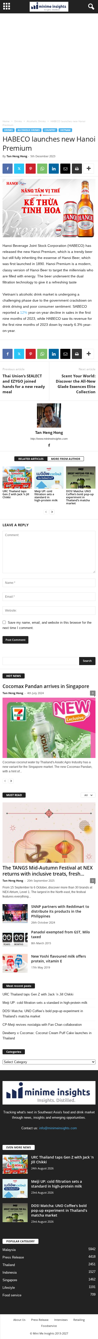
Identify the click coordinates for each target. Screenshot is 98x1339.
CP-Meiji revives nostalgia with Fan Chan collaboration (42, 1025)
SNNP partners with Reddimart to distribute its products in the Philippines (60, 911)
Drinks (18, 121)
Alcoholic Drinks (36, 121)
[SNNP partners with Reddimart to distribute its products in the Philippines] (15, 913)
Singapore (10, 1280)
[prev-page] (45, 511)
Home (6, 121)
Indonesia (10, 1272)
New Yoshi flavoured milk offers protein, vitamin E (58, 958)
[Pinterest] (31, 169)
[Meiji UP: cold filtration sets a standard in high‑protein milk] (49, 477)
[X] (19, 169)
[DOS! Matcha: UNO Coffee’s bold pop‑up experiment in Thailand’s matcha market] (80, 477)
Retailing (79, 1320)
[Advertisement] (49, 65)
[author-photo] (49, 415)
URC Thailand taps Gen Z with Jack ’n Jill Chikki (16, 494)
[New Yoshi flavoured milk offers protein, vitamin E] (15, 963)
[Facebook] (8, 169)
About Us (19, 1320)
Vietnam (65, 130)
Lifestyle (9, 1288)
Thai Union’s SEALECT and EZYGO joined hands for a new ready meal (24, 383)
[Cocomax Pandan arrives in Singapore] (49, 728)
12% (23, 312)
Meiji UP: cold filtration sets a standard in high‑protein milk (46, 495)
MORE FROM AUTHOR (65, 459)
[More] (88, 169)
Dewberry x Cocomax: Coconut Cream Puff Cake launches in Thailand (47, 1035)
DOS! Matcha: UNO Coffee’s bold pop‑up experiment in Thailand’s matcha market (80, 497)
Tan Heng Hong (17, 156)
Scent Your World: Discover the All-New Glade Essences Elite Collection (75, 383)
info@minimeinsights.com (58, 1128)
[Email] (65, 169)
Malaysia (9, 1250)
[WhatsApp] (42, 169)
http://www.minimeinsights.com (49, 438)
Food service (12, 1295)
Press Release (13, 1257)
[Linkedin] (54, 169)
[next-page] (52, 511)
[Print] (77, 169)
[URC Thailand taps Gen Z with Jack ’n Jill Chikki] (17, 477)
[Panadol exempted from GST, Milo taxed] (15, 939)
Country (50, 130)
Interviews (61, 1320)
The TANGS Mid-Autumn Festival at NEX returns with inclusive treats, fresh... (48, 870)
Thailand (9, 1265)
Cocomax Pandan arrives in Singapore (46, 686)
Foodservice (49, 1326)
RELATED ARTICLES (30, 459)
